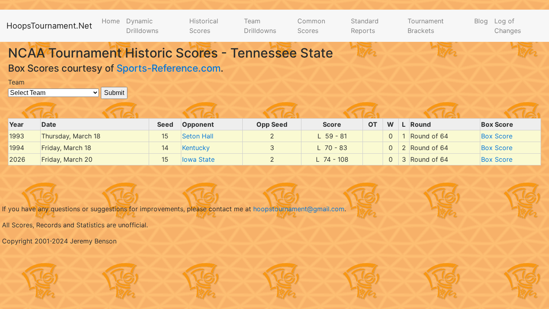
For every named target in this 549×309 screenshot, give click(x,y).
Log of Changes (507, 26)
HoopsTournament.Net (49, 26)
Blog (481, 21)
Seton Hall (197, 136)
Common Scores (311, 26)
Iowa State (198, 159)
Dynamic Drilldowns (142, 26)
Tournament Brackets (426, 26)
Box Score (496, 136)
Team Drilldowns (260, 26)
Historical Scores (203, 26)
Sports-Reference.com (169, 68)
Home (111, 21)
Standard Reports (365, 26)
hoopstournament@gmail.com (298, 209)
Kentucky (196, 148)
